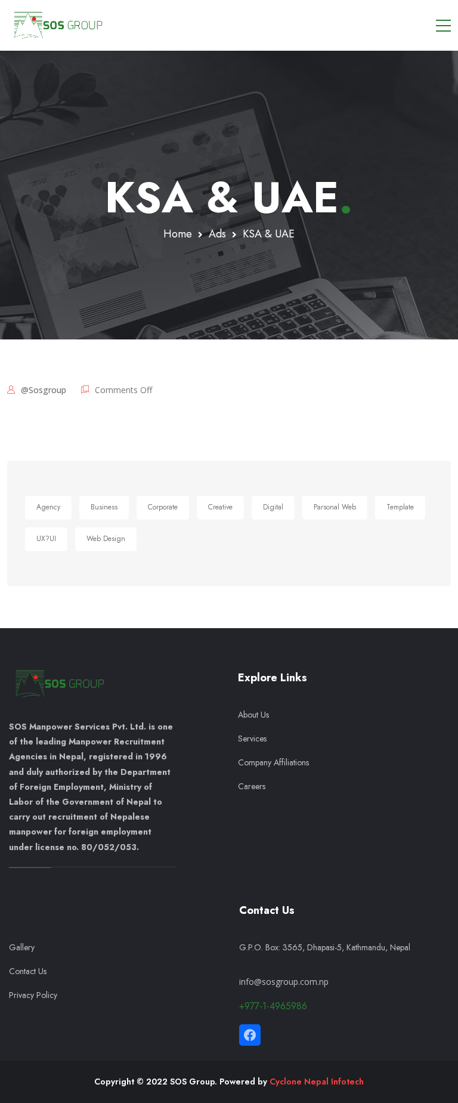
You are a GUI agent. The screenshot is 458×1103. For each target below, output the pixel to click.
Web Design (105, 538)
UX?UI (46, 538)
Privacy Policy (33, 995)
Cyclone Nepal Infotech (317, 1081)
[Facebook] (250, 1035)
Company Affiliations (273, 762)
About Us (253, 715)
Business (104, 507)
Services (253, 738)
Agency (48, 507)
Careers (251, 786)
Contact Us (28, 971)
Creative (220, 507)
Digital (273, 507)
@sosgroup (43, 390)
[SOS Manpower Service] (58, 25)
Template (400, 507)
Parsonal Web (335, 507)
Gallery (22, 947)
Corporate (163, 507)
